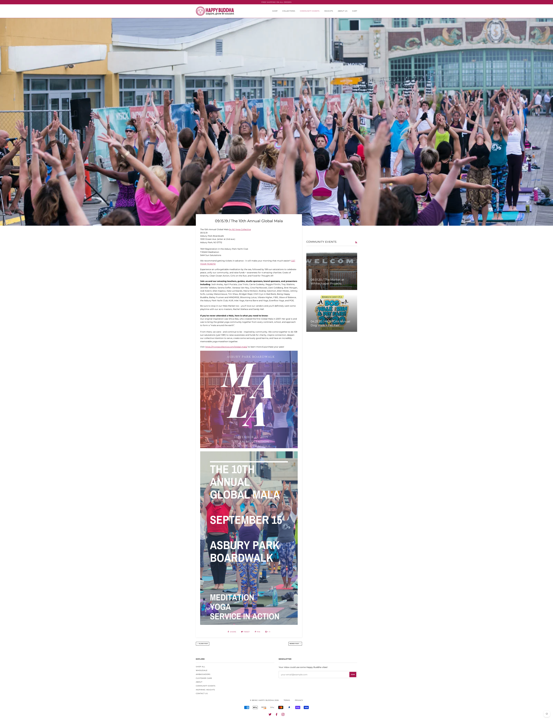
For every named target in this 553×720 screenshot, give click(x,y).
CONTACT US (202, 693)
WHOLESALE (201, 670)
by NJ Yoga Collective (240, 229)
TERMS (287, 700)
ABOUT (199, 682)
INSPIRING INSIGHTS (205, 690)
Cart (354, 11)
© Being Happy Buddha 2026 (264, 700)
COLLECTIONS (288, 11)
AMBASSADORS (203, 674)
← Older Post (202, 643)
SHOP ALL (200, 667)
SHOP (275, 11)
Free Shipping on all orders (276, 2)
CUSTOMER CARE (204, 678)
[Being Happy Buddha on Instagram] (283, 715)
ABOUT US (342, 11)
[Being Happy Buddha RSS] (356, 242)
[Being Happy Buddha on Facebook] (276, 715)
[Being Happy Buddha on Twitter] (270, 715)
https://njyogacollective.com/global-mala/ (226, 347)
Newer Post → (295, 643)
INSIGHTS (328, 11)
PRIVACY (299, 700)
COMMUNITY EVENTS (310, 11)
